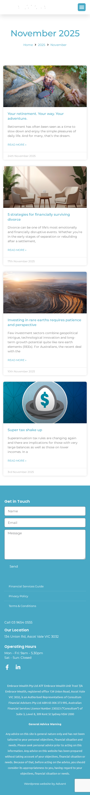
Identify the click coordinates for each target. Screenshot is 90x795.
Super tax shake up (25, 430)
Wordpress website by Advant (45, 783)
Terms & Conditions (22, 606)
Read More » (17, 144)
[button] (82, 7)
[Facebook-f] (7, 667)
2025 (41, 45)
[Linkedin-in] (18, 667)
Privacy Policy (18, 596)
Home (28, 45)
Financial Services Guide (26, 586)
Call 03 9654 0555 (18, 622)
